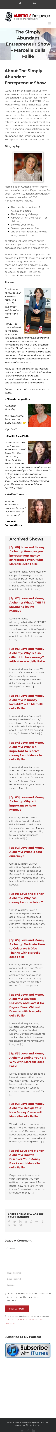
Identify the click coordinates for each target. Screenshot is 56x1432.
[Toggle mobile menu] (49, 23)
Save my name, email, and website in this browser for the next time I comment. (28, 1297)
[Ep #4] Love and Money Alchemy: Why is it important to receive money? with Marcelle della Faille (26, 751)
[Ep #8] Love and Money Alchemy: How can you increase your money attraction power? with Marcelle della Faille (26, 556)
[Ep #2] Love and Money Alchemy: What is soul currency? (26, 852)
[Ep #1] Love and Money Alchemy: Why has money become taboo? (26, 898)
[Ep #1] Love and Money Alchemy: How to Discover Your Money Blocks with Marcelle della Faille (26, 1159)
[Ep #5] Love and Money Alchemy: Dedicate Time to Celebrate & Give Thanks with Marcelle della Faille (27, 948)
